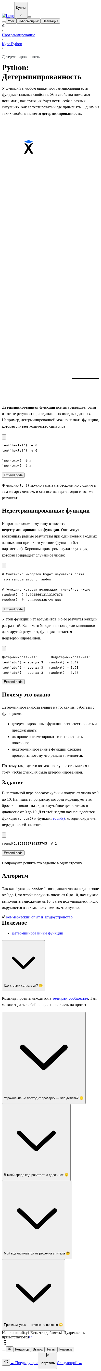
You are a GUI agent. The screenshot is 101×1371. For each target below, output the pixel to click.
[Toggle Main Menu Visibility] (29, 17)
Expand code (13, 475)
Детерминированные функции (37, 933)
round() (59, 818)
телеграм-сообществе (70, 998)
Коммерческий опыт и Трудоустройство (39, 917)
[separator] (50, 1342)
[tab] (11, 21)
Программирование (18, 35)
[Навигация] (4, 22)
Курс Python (12, 44)
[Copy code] (4, 436)
